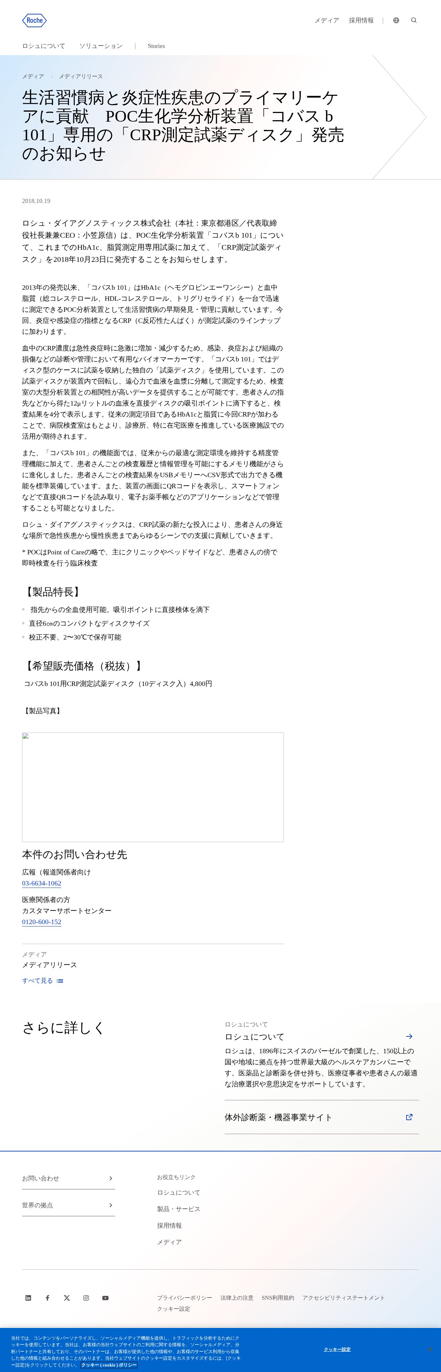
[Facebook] (48, 1298)
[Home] (34, 21)
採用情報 (361, 20)
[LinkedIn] (29, 1298)
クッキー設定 (337, 1349)
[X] (67, 1298)
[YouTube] (106, 1298)
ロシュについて (43, 45)
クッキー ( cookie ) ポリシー (109, 1365)
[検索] (414, 21)
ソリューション (101, 45)
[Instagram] (87, 1298)
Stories (156, 45)
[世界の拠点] (396, 21)
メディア (327, 20)
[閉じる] (430, 1349)
